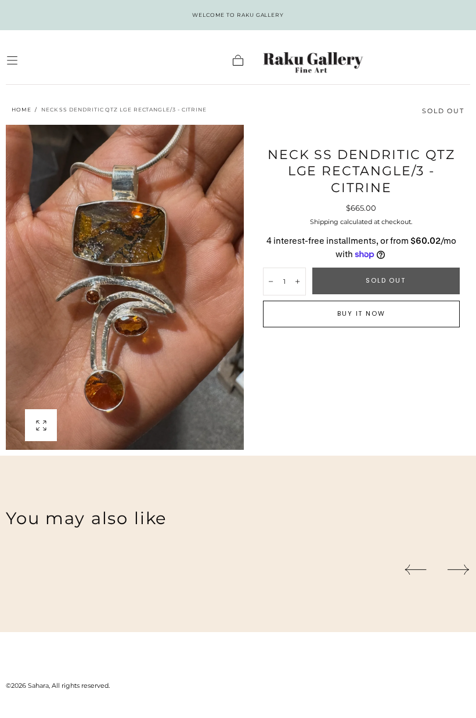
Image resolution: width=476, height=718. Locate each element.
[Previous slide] (415, 569)
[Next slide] (459, 569)
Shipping (324, 222)
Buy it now (361, 313)
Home (21, 109)
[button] (12, 60)
